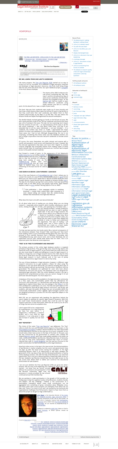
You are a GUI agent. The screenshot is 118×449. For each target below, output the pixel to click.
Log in (75, 93)
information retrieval (41, 59)
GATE (75, 169)
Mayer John (27, 420)
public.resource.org (25, 163)
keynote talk (47, 101)
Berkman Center (78, 107)
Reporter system (29, 336)
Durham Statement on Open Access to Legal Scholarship (80, 165)
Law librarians (78, 175)
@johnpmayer (41, 405)
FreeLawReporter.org (45, 175)
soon (65, 180)
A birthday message (79, 59)
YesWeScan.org (24, 162)
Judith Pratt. (54, 408)
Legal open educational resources (56, 428)
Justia (75, 113)
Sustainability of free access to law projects (80, 219)
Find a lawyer (36, 11)
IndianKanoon (83, 169)
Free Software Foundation (27, 330)
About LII (20, 11)
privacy (79, 211)
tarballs (42, 155)
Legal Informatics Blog (80, 118)
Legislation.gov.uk (80, 203)
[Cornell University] (19, 3)
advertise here (57, 443)
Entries (77, 95)
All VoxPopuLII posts (79, 85)
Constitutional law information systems (80, 158)
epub (55, 425)
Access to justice (80, 138)
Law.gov (76, 173)
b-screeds (76, 104)
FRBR (83, 167)
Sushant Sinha (86, 215)
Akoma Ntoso (77, 141)
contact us (45, 443)
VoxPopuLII (25, 31)
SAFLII (78, 215)
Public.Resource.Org (55, 432)
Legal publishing (81, 195)
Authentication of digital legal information (80, 144)
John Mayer (40, 395)
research (73, 215)
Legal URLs (80, 199)
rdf (89, 213)
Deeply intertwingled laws (81, 53)
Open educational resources (48, 430)
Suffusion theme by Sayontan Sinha (90, 437)
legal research (77, 197)
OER (40, 430)
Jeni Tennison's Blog (79, 111)
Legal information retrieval (80, 189)
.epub (61, 177)
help (67, 443)
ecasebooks (45, 425)
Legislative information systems (82, 206)
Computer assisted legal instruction (46, 423)
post (32, 185)
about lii (35, 443)
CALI (50, 86)
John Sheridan (81, 171)
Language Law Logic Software (82, 115)
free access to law (30, 59)
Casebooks (46, 421)
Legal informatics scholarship (81, 185)
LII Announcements (79, 122)
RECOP (63, 432)
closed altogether (39, 341)
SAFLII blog (77, 128)
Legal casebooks (45, 427)
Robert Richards (42, 410)
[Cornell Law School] (30, 3)
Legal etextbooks (42, 428)
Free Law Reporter (43, 326)
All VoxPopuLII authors (80, 83)
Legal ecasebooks (54, 427)
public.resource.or (25, 155)
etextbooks (60, 425)
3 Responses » (63, 62)
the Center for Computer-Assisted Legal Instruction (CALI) (52, 396)
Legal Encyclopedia (47, 11)
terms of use (76, 443)
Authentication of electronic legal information (80, 150)
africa (89, 138)
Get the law (28, 11)
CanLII (86, 152)
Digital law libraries (82, 161)
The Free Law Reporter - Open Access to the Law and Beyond (44, 57)
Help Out (56, 11)
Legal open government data (82, 192)
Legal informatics (78, 183)
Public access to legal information (40, 61)
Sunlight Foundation (79, 131)
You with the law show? (80, 46)
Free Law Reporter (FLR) (44, 83)
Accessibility (24, 443)
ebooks (39, 425)
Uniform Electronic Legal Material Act (79, 223)
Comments (78, 97)
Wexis (60, 284)
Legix (75, 120)
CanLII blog (77, 109)
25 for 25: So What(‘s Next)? (81, 44)
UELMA (74, 222)
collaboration (84, 155)
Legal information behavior (78, 188)
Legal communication (78, 179)
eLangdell (64, 88)
